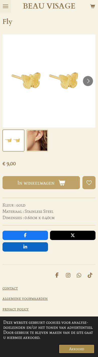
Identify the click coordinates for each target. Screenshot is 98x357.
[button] (13, 140)
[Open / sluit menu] (5, 6)
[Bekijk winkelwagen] (92, 6)
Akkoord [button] (76, 349)
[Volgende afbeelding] (88, 81)
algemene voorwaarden (25, 298)
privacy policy (16, 308)
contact (10, 288)
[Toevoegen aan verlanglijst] (88, 182)
